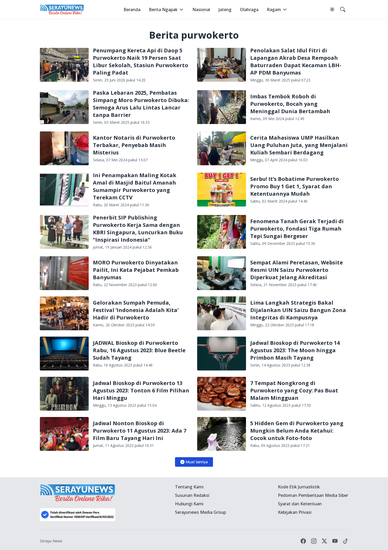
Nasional (201, 9)
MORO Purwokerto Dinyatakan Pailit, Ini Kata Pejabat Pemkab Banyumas (136, 270)
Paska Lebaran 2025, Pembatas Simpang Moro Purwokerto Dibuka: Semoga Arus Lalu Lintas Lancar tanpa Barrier (141, 103)
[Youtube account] (335, 541)
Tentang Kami (189, 487)
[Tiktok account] (345, 541)
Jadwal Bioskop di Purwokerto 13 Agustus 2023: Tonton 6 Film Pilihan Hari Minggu (141, 390)
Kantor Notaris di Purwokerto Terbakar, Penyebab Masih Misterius (134, 145)
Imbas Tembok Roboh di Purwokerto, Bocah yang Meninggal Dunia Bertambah (290, 104)
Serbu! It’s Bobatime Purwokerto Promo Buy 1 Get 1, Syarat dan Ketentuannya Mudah (294, 186)
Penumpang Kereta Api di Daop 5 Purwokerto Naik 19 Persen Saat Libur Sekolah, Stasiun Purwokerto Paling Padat (140, 61)
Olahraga (249, 9)
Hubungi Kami (189, 504)
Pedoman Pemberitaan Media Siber (313, 495)
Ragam (274, 9)
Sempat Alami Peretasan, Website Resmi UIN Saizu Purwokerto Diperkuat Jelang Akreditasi (296, 270)
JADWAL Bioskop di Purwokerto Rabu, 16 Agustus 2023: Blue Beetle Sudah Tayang (139, 350)
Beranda (132, 9)
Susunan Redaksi (192, 495)
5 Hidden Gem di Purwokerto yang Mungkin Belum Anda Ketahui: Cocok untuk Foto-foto (296, 431)
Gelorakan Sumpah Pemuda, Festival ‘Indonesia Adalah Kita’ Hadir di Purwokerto (135, 310)
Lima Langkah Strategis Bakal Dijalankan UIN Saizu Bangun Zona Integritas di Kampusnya (298, 310)
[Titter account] (324, 541)
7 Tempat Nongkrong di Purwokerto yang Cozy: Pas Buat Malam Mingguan (294, 390)
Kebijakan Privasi (294, 512)
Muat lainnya (197, 461)
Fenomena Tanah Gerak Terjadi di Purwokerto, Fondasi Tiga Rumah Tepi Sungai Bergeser (297, 229)
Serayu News (51, 540)
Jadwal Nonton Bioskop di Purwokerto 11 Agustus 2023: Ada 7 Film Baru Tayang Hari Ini (139, 431)
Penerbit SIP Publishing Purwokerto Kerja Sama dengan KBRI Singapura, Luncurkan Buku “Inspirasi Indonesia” (138, 228)
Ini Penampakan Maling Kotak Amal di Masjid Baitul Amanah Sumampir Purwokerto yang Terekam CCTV (134, 186)
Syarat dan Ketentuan (300, 504)
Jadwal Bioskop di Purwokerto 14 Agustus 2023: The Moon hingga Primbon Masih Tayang (295, 350)
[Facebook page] (303, 541)
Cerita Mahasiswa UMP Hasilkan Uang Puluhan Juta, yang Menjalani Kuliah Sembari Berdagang (299, 145)
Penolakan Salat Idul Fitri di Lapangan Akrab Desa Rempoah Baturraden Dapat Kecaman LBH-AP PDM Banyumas (295, 61)
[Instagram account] (313, 541)
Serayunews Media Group (200, 512)
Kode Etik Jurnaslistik (299, 487)
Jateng (225, 9)
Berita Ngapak (163, 9)
